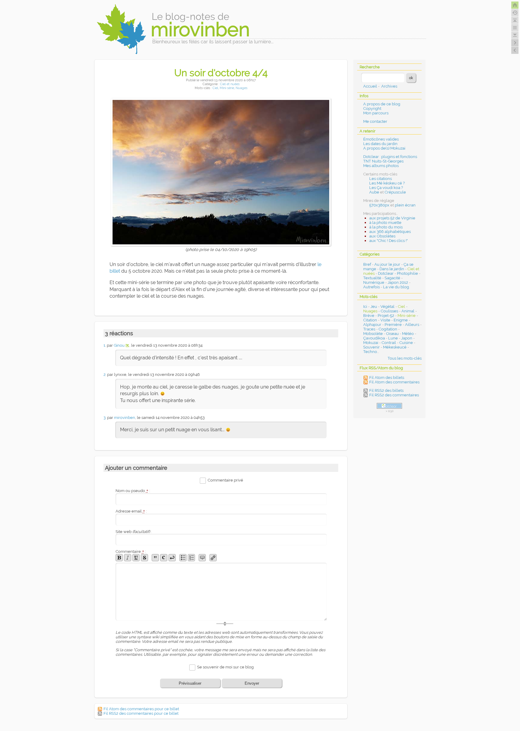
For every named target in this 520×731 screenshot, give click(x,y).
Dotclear (386, 273)
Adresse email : (131, 511)
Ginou (119, 345)
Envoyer (252, 683)
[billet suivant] (514, 50)
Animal (407, 311)
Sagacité (392, 278)
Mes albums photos (381, 165)
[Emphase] (127, 557)
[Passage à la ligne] (172, 557)
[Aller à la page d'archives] (514, 12)
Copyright (372, 108)
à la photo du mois (386, 227)
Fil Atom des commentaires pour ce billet (141, 709)
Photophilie (407, 273)
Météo (408, 333)
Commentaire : (131, 551)
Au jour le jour (387, 264)
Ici (365, 306)
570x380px (379, 205)
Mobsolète (373, 333)
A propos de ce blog (381, 104)
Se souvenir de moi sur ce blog (225, 667)
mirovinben (124, 417)
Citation (370, 320)
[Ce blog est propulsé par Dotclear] (389, 406)
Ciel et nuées (230, 84)
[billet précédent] (514, 42)
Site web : (133, 531)
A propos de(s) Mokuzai (384, 148)
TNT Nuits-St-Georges (383, 161)
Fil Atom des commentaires (394, 382)
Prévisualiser (190, 683)
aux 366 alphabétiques (390, 231)
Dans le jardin (391, 269)
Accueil (370, 86)
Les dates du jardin (380, 143)
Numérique (373, 282)
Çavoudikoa (374, 338)
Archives (389, 86)
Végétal (387, 306)
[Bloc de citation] (202, 557)
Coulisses (389, 311)
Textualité (372, 278)
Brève (368, 315)
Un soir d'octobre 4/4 (221, 72)
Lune (393, 338)
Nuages (241, 88)
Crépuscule (395, 192)
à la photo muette (385, 222)
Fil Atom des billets (386, 377)
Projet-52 (386, 315)
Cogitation (388, 329)
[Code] (163, 557)
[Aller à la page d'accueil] (514, 5)
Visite (385, 320)
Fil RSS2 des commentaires (394, 395)
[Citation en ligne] (155, 557)
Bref (367, 264)
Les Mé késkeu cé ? (387, 183)
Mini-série (227, 88)
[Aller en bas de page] (514, 35)
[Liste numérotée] (191, 557)
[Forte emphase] (119, 557)
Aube (374, 192)
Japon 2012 (398, 282)
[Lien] (213, 557)
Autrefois (371, 287)
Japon (406, 338)
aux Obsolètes (382, 236)
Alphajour (372, 324)
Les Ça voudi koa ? (386, 187)
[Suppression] (144, 557)
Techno (370, 351)
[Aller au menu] (514, 27)
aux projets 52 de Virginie (392, 218)
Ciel (215, 88)
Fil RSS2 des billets (386, 390)
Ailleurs (412, 324)
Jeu (373, 306)
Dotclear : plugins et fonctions (390, 156)
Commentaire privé (225, 480)
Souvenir (371, 347)
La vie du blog (396, 287)
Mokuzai (370, 342)
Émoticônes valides (381, 139)
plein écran (405, 205)
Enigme (401, 320)
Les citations (380, 178)
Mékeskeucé (395, 347)
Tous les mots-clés (405, 358)
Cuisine (406, 342)
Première (393, 324)
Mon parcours (375, 113)
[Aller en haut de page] (514, 20)
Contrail (389, 342)
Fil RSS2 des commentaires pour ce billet (141, 713)
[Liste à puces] (183, 557)
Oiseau (392, 333)
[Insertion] (136, 557)
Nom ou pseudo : (133, 490)
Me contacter (375, 121)
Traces (369, 329)
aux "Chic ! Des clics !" (388, 240)
